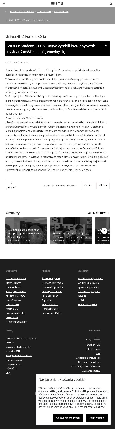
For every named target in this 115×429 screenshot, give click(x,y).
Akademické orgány (15, 295)
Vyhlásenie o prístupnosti (88, 357)
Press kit (10, 342)
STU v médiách (61, 11)
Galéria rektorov (14, 287)
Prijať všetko (96, 418)
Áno (90, 185)
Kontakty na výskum (87, 304)
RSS (98, 353)
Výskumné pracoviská (88, 282)
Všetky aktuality (97, 212)
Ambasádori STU (50, 304)
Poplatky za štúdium (52, 291)
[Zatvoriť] (3, 3)
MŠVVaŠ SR (11, 368)
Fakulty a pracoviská (16, 291)
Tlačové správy (13, 282)
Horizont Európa (14, 359)
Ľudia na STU (12, 304)
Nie (105, 185)
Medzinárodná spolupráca (90, 278)
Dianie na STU (44, 11)
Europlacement (13, 364)
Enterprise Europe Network (19, 355)
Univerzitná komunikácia (22, 11)
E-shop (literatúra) (50, 308)
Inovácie (82, 295)
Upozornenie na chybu (89, 362)
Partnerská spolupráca (89, 291)
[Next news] (104, 231)
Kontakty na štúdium (52, 313)
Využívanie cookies (91, 370)
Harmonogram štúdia (52, 282)
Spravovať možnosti (68, 418)
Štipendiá (46, 300)
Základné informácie (16, 278)
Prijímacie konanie (51, 295)
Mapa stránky (93, 349)
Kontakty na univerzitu (17, 321)
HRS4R (81, 300)
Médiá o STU (12, 308)
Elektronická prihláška (52, 287)
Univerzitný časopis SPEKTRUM (21, 338)
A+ (90, 339)
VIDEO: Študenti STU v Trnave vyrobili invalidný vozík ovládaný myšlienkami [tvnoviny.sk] (51, 48)
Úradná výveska (13, 300)
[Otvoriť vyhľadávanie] (111, 3)
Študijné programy (51, 278)
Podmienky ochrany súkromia (85, 366)
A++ (97, 339)
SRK (8, 372)
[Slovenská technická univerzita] (57, 3)
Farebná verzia (93, 344)
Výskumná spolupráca (88, 287)
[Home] (6, 11)
